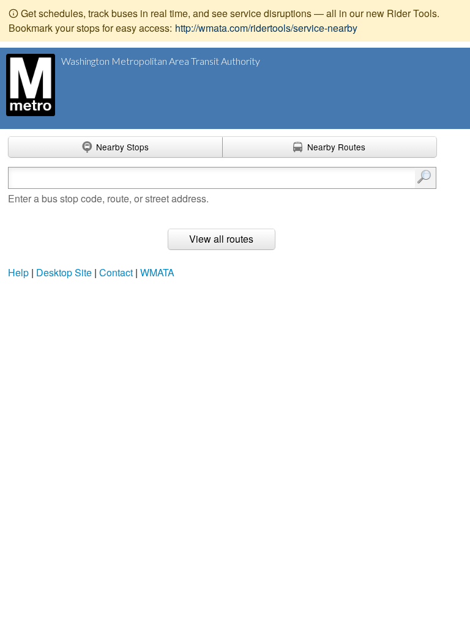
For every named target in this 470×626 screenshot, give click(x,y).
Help (18, 272)
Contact (116, 272)
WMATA (157, 272)
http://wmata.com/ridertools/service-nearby (266, 28)
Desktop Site (64, 272)
